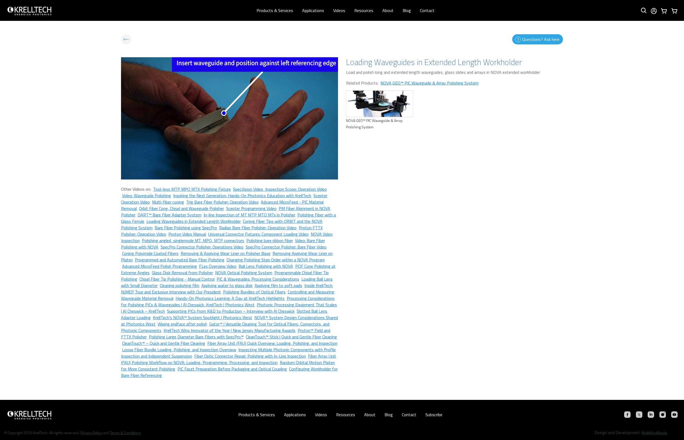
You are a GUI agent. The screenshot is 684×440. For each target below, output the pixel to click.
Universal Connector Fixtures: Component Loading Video (258, 234)
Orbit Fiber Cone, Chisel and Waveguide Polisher (181, 208)
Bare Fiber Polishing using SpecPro (186, 227)
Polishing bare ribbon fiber (269, 240)
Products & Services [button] (274, 10)
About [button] (388, 10)
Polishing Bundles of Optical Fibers (254, 292)
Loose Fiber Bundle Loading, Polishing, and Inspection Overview (179, 349)
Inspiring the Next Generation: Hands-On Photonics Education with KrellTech (242, 195)
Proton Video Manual (187, 234)
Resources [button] (363, 10)
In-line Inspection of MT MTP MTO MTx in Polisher (249, 215)
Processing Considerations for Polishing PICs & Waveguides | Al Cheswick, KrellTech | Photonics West (228, 301)
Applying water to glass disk (226, 285)
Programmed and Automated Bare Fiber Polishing (179, 260)
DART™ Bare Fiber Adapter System (169, 215)
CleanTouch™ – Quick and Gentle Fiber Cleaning (163, 343)
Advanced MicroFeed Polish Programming (159, 266)
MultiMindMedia (654, 432)
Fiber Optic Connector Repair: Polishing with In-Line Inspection (250, 356)
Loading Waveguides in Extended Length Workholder (193, 221)
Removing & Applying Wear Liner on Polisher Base (225, 253)
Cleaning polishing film (179, 285)
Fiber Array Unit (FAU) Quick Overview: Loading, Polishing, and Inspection (272, 343)
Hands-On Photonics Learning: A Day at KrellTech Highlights (230, 298)
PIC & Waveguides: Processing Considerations (258, 279)
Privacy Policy (91, 432)
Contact (427, 10)
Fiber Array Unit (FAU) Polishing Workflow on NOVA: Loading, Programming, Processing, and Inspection (228, 359)
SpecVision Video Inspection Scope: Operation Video (280, 189)
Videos (339, 10)
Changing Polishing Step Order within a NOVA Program (276, 260)
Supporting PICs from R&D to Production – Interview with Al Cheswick (230, 311)
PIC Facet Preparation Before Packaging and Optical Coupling (232, 369)
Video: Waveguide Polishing (146, 195)
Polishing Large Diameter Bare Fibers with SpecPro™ (196, 337)
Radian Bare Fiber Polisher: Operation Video (258, 227)
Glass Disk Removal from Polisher (182, 272)
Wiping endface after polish (182, 324)
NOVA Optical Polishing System (243, 272)
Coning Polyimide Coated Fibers (150, 253)
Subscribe (433, 414)
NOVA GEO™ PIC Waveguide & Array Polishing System (429, 83)
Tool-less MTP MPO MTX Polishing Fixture (192, 189)
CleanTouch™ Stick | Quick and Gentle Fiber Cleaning (291, 337)
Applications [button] (313, 10)
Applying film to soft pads (278, 285)
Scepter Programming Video (251, 208)
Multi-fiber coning (168, 202)
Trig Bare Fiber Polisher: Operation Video (222, 202)
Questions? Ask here (540, 39)
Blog (407, 10)
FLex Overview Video (217, 266)
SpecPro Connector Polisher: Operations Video (202, 247)
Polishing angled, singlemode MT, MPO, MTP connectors (193, 240)
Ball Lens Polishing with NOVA (266, 266)
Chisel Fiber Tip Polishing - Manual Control (177, 279)
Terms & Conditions (125, 432)
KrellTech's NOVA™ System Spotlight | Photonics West (202, 317)
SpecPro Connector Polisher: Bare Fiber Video (286, 247)
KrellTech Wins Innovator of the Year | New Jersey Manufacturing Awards (230, 330)
